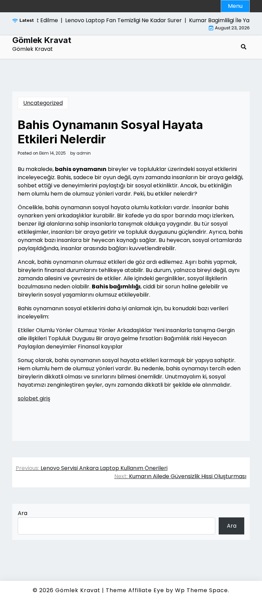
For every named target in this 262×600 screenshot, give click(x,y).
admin (83, 153)
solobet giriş (34, 398)
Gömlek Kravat (41, 40)
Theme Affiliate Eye (135, 590)
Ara (22, 513)
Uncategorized (43, 103)
